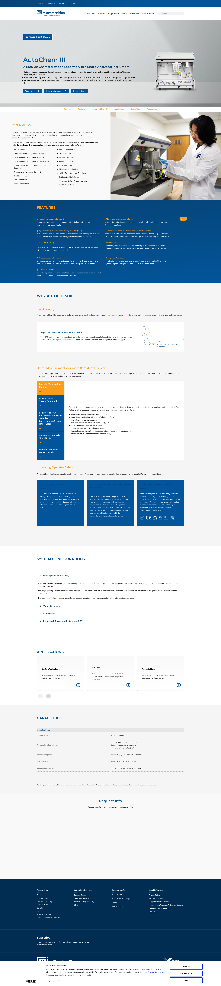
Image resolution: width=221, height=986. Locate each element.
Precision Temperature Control (50, 385)
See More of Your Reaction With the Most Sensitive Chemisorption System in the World (50, 418)
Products (40, 895)
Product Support (80, 895)
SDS (76, 905)
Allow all (186, 967)
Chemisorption (42, 898)
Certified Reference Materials (48, 918)
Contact (72, 3)
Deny (186, 980)
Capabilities (135, 109)
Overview (67, 109)
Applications (119, 109)
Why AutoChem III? (100, 109)
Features (81, 109)
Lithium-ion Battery (44, 902)
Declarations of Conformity (159, 908)
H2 (38, 911)
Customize (184, 973)
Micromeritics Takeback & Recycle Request (166, 905)
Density (40, 908)
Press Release (117, 907)
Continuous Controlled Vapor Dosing (50, 436)
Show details (51, 981)
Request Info (152, 109)
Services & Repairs (81, 898)
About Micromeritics (120, 895)
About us (51, 3)
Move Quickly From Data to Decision (48, 451)
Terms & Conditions (156, 898)
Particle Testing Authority (84, 902)
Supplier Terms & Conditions (160, 902)
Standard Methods (44, 914)
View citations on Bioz (38, 37)
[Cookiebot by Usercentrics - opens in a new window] (30, 981)
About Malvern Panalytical (122, 899)
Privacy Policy (42, 905)
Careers (62, 3)
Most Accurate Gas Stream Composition (49, 399)
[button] (111, 364)
